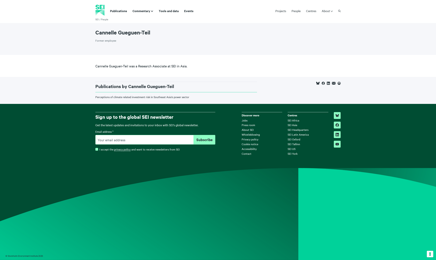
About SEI (248, 130)
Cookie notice (250, 144)
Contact (246, 153)
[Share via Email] (334, 83)
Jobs (244, 120)
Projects (280, 11)
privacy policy (122, 149)
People (296, 11)
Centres (311, 11)
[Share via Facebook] (323, 83)
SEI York (293, 153)
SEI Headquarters (298, 130)
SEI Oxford (294, 139)
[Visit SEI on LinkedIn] (337, 134)
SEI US (291, 149)
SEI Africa (293, 120)
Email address (104, 131)
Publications (118, 11)
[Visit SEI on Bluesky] (337, 115)
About (326, 11)
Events (188, 11)
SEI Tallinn (294, 144)
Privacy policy (250, 139)
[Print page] (339, 83)
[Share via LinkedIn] (328, 83)
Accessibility (249, 149)
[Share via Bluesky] (318, 83)
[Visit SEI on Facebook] (337, 125)
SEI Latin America (298, 134)
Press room (248, 125)
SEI (97, 19)
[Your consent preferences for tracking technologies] (430, 254)
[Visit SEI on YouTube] (337, 144)
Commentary (141, 11)
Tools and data (169, 11)
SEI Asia (292, 125)
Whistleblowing (251, 134)
